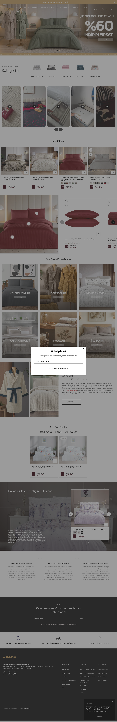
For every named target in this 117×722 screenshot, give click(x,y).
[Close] (84, 349)
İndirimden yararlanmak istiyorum (58, 368)
